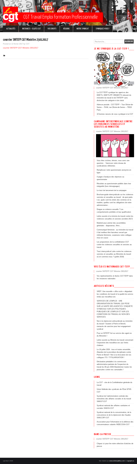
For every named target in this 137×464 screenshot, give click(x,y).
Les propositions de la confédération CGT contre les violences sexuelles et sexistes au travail (114, 244)
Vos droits (52, 29)
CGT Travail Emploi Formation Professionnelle (60, 17)
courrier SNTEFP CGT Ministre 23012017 (20, 48)
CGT (27, 44)
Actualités (10, 29)
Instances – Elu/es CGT (31, 29)
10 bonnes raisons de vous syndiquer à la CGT (115, 114)
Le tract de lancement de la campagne (111, 190)
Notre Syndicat (83, 29)
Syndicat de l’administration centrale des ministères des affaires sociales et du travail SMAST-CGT (114, 398)
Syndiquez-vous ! (102, 29)
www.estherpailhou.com (117, 461)
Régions (66, 29)
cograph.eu (130, 461)
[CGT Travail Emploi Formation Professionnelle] (10, 15)
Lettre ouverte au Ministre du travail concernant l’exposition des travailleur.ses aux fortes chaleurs (115, 342)
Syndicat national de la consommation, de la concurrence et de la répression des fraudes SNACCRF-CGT (114, 415)
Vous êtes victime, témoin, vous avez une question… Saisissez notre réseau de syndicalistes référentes (113, 163)
